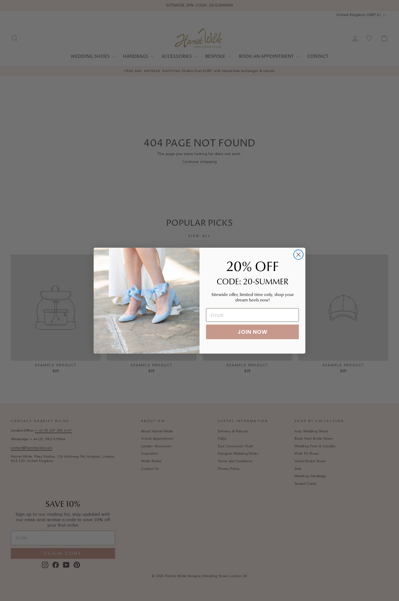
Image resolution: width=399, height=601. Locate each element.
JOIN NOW (252, 332)
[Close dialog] (298, 254)
